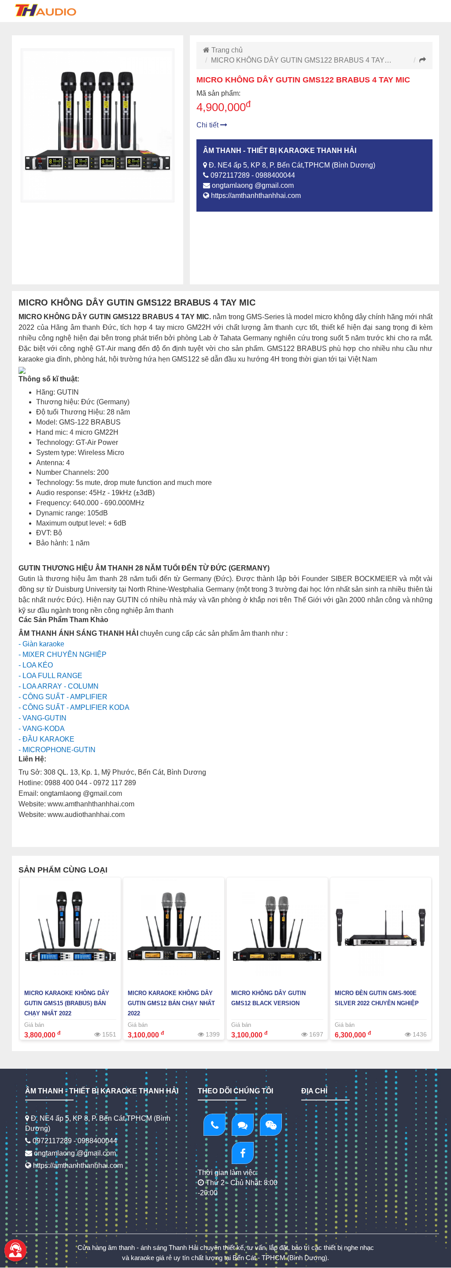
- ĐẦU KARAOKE (46, 739)
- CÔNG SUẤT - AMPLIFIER (62, 697)
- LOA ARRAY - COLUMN (58, 686)
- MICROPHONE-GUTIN (57, 749)
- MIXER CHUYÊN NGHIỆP (62, 654)
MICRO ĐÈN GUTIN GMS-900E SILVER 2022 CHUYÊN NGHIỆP (377, 998)
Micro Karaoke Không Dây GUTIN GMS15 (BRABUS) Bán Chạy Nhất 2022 (66, 1003)
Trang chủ (226, 50)
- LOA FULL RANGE (50, 675)
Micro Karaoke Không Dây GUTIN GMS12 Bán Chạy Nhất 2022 (171, 1003)
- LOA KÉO (35, 665)
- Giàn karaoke (41, 644)
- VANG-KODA (41, 728)
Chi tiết (208, 125)
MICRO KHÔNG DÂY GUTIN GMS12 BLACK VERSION (268, 998)
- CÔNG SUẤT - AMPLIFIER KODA (73, 707)
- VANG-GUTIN (42, 718)
